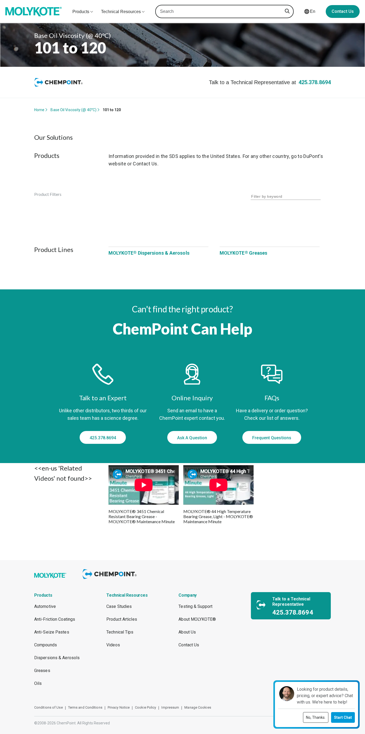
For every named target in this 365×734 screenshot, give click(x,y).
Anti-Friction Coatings (54, 619)
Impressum (170, 707)
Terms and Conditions (85, 707)
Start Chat (343, 717)
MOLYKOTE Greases (243, 253)
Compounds (45, 644)
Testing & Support (195, 606)
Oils (38, 683)
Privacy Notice (119, 707)
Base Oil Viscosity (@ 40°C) (73, 110)
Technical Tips (119, 632)
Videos (113, 644)
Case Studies (119, 606)
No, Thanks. (315, 717)
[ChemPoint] (110, 579)
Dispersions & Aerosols (57, 657)
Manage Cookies (197, 707)
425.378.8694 (314, 82)
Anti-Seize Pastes (51, 632)
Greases (42, 670)
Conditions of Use (48, 707)
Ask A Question (192, 437)
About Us (187, 632)
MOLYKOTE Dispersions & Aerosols (148, 253)
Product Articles (121, 619)
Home (39, 110)
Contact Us (343, 11)
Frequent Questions (271, 437)
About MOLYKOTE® (197, 619)
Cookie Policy (145, 707)
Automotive (45, 606)
